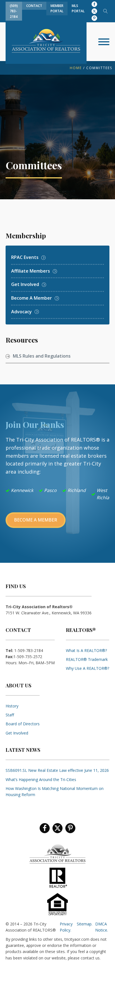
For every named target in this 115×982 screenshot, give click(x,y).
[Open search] (105, 11)
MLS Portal (78, 8)
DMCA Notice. (101, 927)
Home (76, 68)
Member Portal (57, 8)
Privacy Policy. (66, 927)
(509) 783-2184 (14, 11)
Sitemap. (84, 924)
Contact (34, 5)
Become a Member (35, 520)
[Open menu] (103, 41)
